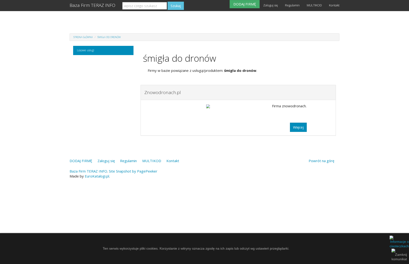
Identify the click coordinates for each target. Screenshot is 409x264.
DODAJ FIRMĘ (244, 4)
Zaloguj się (270, 5)
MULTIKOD (314, 5)
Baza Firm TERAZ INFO (92, 5)
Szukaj (176, 5)
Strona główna (83, 37)
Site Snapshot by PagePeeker (133, 171)
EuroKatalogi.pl (97, 176)
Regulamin (292, 5)
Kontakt (334, 5)
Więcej (298, 127)
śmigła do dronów (109, 37)
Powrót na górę (321, 160)
